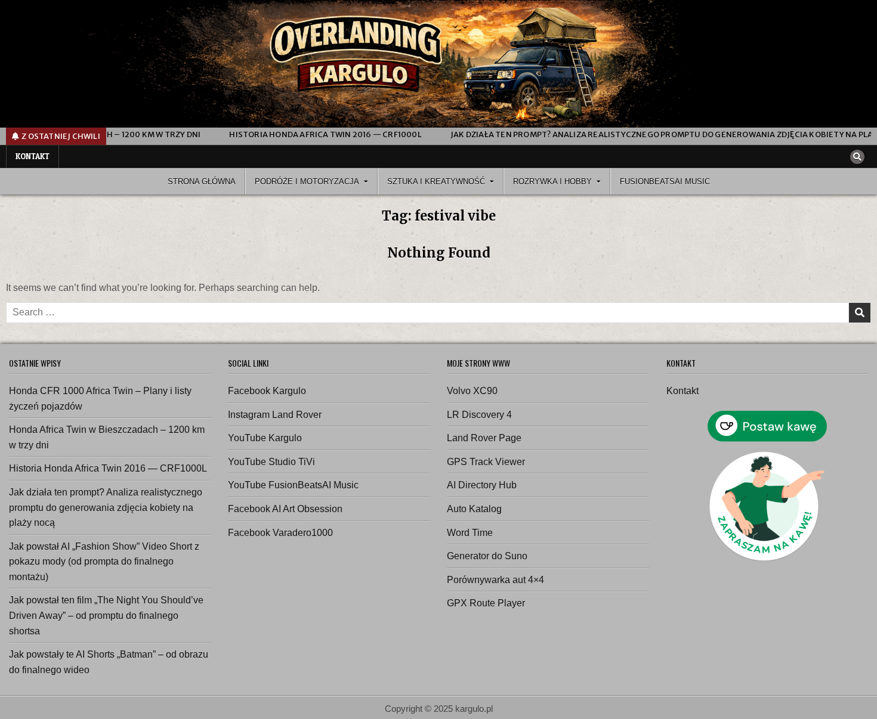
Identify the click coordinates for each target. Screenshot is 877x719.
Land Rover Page (484, 438)
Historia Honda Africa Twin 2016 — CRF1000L (108, 468)
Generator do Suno (487, 556)
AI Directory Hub (482, 485)
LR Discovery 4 (479, 415)
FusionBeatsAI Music (665, 181)
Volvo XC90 (472, 391)
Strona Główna (202, 181)
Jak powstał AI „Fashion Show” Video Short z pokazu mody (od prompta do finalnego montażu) (104, 561)
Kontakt (33, 156)
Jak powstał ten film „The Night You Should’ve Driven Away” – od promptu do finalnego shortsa (106, 615)
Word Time (470, 533)
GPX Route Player (486, 603)
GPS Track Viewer (486, 462)
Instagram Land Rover (275, 415)
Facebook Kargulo (267, 391)
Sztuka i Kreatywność (436, 181)
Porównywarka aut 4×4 (495, 580)
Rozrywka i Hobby (552, 181)
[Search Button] (857, 157)
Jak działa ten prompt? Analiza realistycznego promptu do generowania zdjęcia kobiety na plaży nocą (105, 507)
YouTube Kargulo (265, 438)
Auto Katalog (474, 509)
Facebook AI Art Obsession (285, 509)
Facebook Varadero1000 (280, 533)
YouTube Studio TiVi (271, 462)
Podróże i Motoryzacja (307, 181)
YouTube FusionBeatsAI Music (293, 485)
